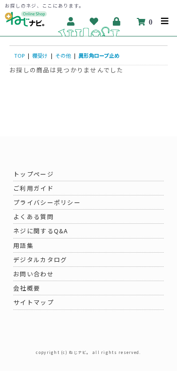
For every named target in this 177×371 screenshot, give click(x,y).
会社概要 (26, 287)
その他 (63, 55)
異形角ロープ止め (98, 55)
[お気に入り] (94, 21)
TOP (19, 55)
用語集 (23, 245)
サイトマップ (33, 302)
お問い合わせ (33, 273)
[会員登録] (71, 21)
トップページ (33, 173)
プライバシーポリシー (47, 202)
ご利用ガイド (33, 188)
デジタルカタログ (40, 259)
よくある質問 (33, 216)
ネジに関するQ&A (40, 230)
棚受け (40, 55)
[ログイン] (117, 21)
